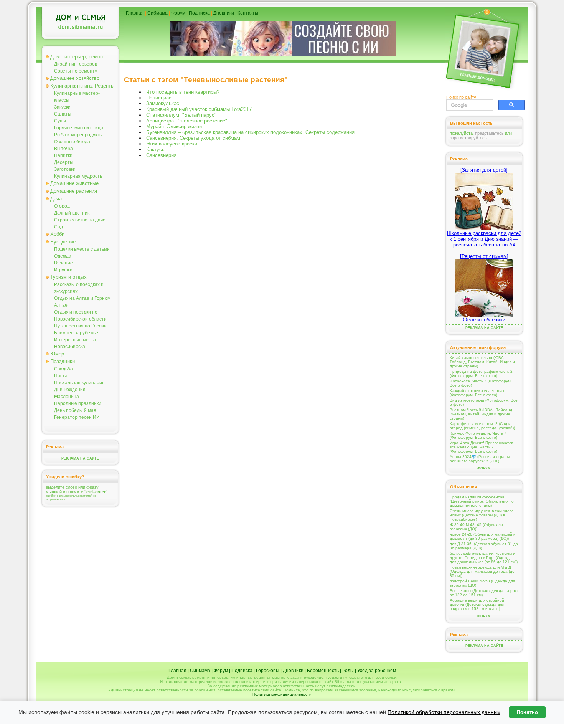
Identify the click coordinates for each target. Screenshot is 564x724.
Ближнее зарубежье (76, 333)
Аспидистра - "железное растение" (186, 121)
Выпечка (63, 148)
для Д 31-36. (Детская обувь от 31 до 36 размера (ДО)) (484, 546)
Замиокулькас (162, 103)
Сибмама (157, 13)
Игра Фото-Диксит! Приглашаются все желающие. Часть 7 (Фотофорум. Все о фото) (481, 447)
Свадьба (63, 369)
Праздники (62, 361)
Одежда (62, 256)
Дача (56, 199)
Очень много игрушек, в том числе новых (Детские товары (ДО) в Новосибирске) (482, 515)
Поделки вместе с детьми (82, 249)
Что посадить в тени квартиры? (182, 92)
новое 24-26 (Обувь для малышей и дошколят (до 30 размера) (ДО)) (483, 536)
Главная (135, 13)
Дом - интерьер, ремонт (77, 57)
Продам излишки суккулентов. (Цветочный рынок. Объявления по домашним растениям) (482, 501)
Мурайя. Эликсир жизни (174, 126)
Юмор (57, 354)
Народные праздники (77, 403)
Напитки (63, 155)
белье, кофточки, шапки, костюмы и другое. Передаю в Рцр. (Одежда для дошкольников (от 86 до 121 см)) (484, 557)
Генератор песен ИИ (77, 417)
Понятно (527, 712)
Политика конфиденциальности (282, 694)
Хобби (57, 234)
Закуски (62, 107)
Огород (62, 206)
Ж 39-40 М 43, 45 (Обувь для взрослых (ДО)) (476, 526)
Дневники (223, 13)
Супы (60, 121)
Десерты (63, 162)
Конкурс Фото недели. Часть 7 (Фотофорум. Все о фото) (478, 435)
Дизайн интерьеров (75, 64)
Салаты (62, 114)
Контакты (247, 13)
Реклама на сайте (80, 458)
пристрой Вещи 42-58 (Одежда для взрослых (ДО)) (482, 583)
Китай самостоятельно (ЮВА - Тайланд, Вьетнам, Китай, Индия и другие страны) (482, 361)
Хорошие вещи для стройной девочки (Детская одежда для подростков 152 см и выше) (477, 604)
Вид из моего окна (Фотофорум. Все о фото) (484, 402)
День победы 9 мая (75, 410)
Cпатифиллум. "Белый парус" (181, 115)
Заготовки (65, 169)
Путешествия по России (80, 326)
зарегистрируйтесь (468, 138)
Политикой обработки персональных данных (444, 712)
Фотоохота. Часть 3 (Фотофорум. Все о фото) (481, 383)
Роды (348, 670)
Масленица (66, 396)
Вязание (63, 263)
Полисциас (159, 98)
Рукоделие (63, 242)
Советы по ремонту (75, 71)
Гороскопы (267, 670)
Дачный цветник (71, 213)
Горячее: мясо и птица (78, 128)
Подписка (199, 13)
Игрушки (63, 270)
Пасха (61, 376)
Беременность (323, 670)
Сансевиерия (161, 155)
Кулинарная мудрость (78, 176)
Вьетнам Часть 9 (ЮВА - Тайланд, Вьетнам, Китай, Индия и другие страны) (481, 414)
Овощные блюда (72, 141)
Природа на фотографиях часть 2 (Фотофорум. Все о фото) (481, 373)
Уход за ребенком (376, 670)
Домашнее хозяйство (74, 78)
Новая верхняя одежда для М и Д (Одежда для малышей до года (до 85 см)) (482, 571)
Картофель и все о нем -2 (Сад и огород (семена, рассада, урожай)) (482, 426)
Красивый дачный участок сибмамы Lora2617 (199, 109)
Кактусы (155, 149)
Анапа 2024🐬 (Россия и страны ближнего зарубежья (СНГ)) (480, 459)
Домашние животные (74, 183)
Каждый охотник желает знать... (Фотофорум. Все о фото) (480, 392)
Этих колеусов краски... (174, 144)
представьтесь (489, 133)
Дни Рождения (70, 389)
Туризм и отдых (68, 277)
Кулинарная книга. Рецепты (82, 86)
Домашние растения (73, 191)
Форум (178, 13)
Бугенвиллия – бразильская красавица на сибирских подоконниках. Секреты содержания (250, 132)
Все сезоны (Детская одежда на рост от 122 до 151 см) (484, 592)
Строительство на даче (80, 220)
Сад (58, 227)
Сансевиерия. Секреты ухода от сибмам (193, 138)
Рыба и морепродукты (78, 134)
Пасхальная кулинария (79, 382)
